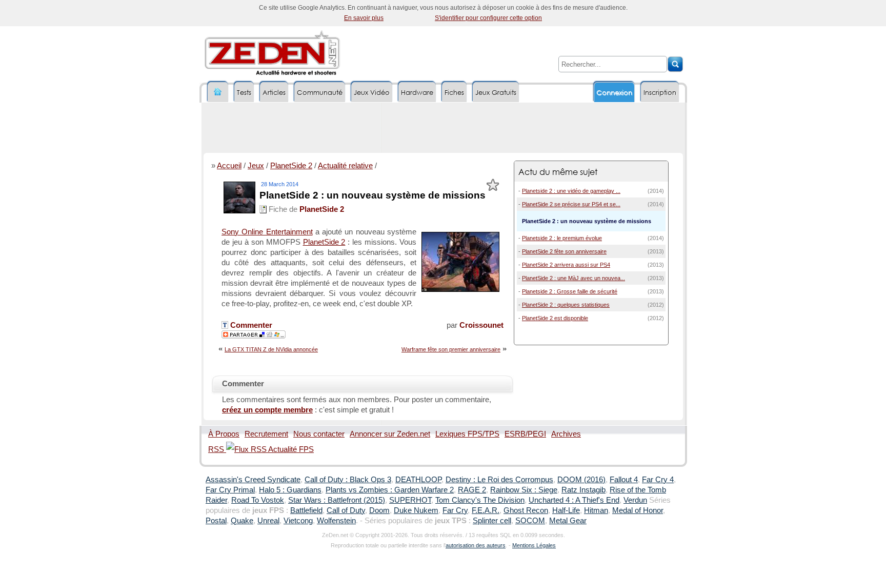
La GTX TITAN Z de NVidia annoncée (271, 349)
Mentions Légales (534, 545)
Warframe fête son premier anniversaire (450, 349)
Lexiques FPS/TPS (467, 434)
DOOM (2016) (581, 480)
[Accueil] (218, 92)
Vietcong (298, 521)
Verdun (635, 500)
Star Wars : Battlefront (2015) (336, 500)
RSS (217, 449)
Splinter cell (492, 521)
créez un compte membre (267, 410)
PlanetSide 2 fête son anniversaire (564, 251)
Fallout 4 (624, 480)
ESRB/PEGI (525, 434)
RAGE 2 (472, 490)
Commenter (250, 325)
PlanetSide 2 (291, 166)
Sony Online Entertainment (267, 232)
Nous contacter (319, 434)
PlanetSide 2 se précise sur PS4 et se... (571, 204)
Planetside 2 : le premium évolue (562, 238)
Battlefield (306, 510)
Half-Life (566, 510)
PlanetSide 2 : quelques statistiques (566, 305)
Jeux (256, 166)
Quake (242, 521)
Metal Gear (568, 521)
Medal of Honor (637, 510)
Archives (566, 434)
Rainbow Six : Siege (523, 490)
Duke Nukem (416, 510)
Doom (379, 510)
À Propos (223, 434)
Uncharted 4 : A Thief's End (574, 500)
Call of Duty (346, 510)
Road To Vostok (257, 500)
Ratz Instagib (583, 490)
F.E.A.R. (485, 510)
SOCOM (530, 521)
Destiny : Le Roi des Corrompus (499, 480)
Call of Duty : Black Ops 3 (348, 480)
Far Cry (455, 510)
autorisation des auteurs (476, 545)
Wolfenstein (336, 521)
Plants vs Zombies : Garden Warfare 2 (390, 490)
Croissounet (481, 325)
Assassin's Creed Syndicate (253, 480)
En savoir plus (364, 18)
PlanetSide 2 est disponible (555, 318)
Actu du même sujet (557, 171)
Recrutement (266, 434)
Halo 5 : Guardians (290, 490)
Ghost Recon (526, 510)
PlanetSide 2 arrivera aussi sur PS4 (566, 265)
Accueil (229, 166)
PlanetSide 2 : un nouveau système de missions (372, 195)
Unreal (268, 521)
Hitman (596, 510)
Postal (216, 521)
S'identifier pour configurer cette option (488, 18)
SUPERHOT (410, 500)
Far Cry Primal (230, 490)
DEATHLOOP (418, 480)
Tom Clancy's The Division (480, 500)
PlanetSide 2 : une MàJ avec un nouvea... (573, 278)
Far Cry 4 (658, 480)
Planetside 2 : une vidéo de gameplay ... (571, 191)
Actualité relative (345, 166)
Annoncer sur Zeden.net (390, 434)
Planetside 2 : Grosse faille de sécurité (569, 291)
